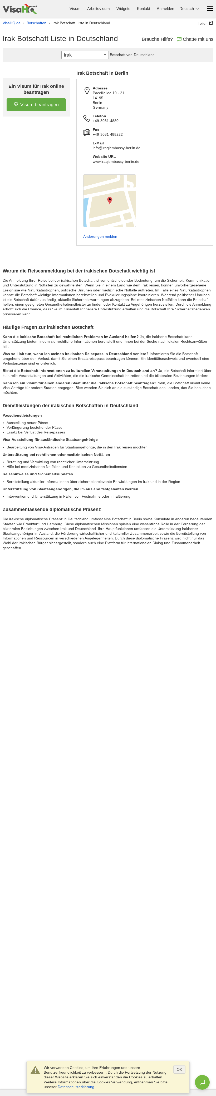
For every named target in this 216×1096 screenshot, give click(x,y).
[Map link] (109, 200)
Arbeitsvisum (98, 8)
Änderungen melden (100, 236)
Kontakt (143, 8)
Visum (75, 8)
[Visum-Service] (20, 9)
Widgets (123, 8)
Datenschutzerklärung (76, 1087)
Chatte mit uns (198, 39)
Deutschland (144, 55)
